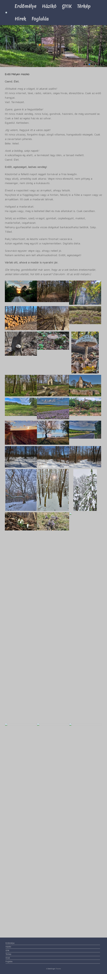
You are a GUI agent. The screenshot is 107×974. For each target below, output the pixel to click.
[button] (84, 64)
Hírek (20, 19)
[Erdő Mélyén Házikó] (6, 12)
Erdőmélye (25, 6)
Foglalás (40, 19)
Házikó (49, 6)
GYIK (67, 6)
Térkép (84, 6)
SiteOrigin (51, 969)
